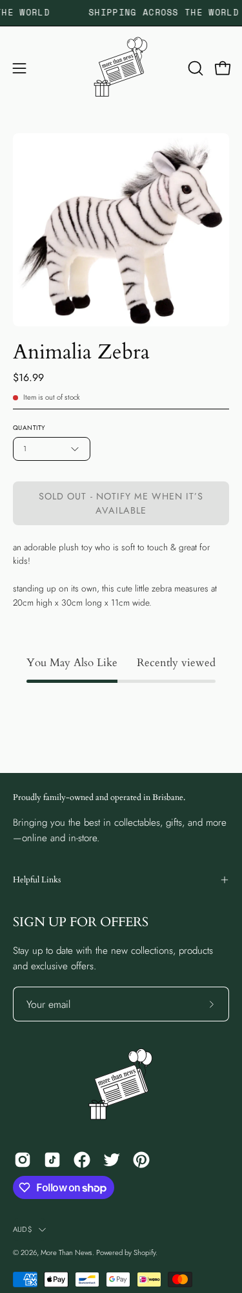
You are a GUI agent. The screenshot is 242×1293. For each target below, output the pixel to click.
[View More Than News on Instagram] (22, 1159)
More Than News (66, 1252)
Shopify (145, 1252)
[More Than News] (121, 68)
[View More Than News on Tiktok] (52, 1159)
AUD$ (22, 1229)
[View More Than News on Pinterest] (141, 1159)
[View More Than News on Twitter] (111, 1159)
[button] (194, 68)
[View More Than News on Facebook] (82, 1159)
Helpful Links (37, 880)
